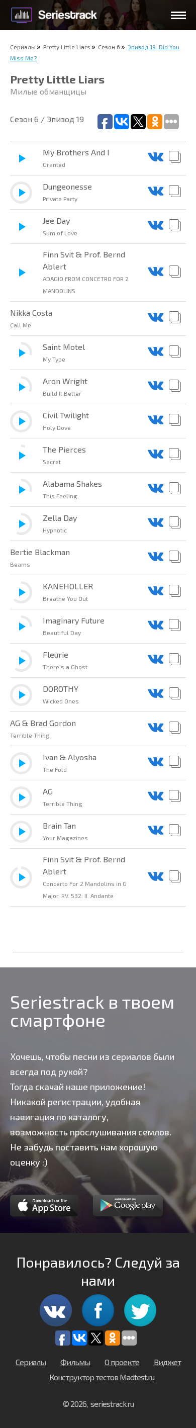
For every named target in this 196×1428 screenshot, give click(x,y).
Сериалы (23, 46)
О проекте (122, 1362)
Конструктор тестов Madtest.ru (101, 1377)
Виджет (167, 1362)
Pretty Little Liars (66, 46)
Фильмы (75, 1362)
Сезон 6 (109, 46)
